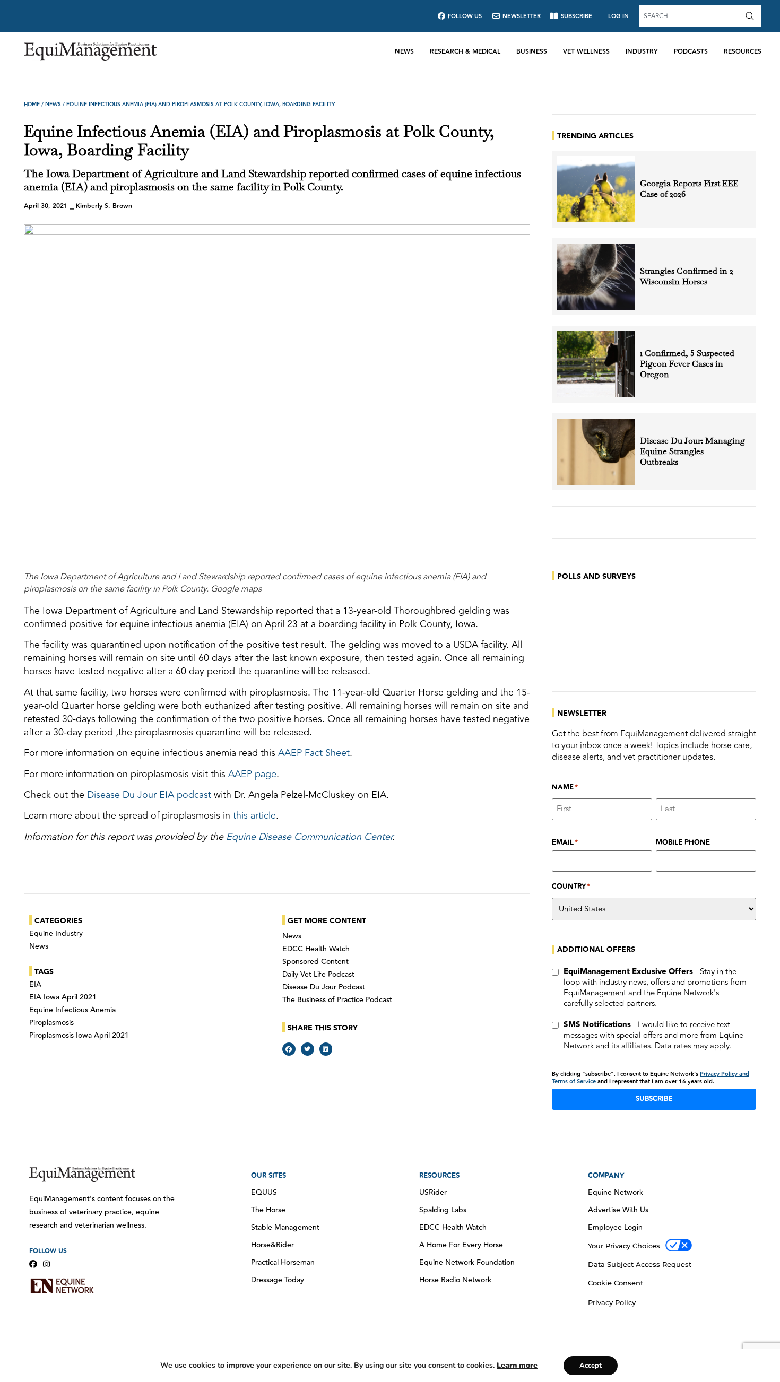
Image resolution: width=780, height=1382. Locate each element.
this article (254, 815)
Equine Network (615, 1192)
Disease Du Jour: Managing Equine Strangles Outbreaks (692, 451)
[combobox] (690, 16)
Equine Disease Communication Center (309, 836)
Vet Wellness (586, 51)
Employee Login (615, 1227)
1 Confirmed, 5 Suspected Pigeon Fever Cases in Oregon (687, 364)
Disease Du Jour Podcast (323, 987)
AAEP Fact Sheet (314, 752)
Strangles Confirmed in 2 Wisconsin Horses (686, 276)
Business (531, 51)
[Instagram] (46, 1264)
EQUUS (264, 1192)
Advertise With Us (618, 1210)
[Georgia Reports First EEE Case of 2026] (596, 189)
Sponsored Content (315, 962)
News (404, 51)
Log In (618, 16)
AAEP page (252, 774)
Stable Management (285, 1227)
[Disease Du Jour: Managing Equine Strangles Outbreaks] (596, 452)
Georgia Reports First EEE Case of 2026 (689, 188)
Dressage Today (277, 1280)
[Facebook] (33, 1264)
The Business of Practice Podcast (337, 1000)
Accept (590, 1365)
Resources (742, 51)
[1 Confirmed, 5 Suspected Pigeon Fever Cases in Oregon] (596, 364)
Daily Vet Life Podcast (318, 974)
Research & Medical (465, 51)
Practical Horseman (283, 1262)
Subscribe (654, 1098)
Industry (642, 51)
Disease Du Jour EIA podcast (149, 794)
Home (32, 104)
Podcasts (691, 51)
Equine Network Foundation (467, 1262)
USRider (433, 1192)
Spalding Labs (442, 1210)
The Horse (268, 1210)
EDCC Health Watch (316, 949)
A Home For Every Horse (461, 1245)
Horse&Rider (272, 1245)
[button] (289, 1049)
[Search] (751, 16)
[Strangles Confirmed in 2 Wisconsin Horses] (596, 277)
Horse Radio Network (455, 1280)
